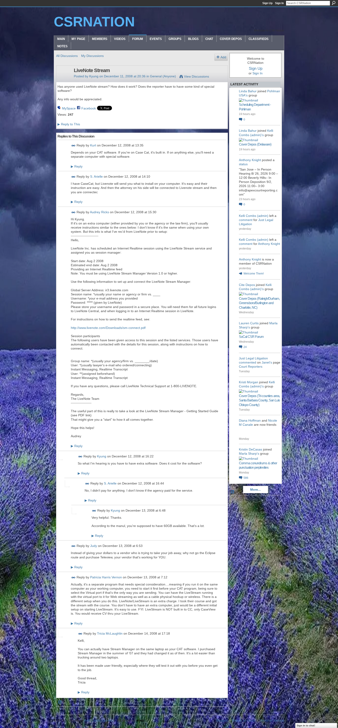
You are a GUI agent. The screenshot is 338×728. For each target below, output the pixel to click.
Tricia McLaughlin (110, 634)
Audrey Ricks (99, 212)
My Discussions (92, 56)
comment (245, 220)
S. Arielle (96, 176)
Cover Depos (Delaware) (255, 144)
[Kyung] (63, 80)
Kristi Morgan (248, 382)
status (243, 164)
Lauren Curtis (249, 323)
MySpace (69, 108)
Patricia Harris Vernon (106, 577)
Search (333, 3)
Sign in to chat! (306, 725)
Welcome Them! (253, 273)
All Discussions (67, 56)
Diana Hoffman (250, 420)
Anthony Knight (250, 160)
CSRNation (94, 21)
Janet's (267, 362)
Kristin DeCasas (250, 449)
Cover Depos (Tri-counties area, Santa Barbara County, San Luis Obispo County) (259, 400)
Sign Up (267, 3)
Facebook (88, 108)
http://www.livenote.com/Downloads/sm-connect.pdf (108, 328)
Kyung (93, 76)
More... (255, 489)
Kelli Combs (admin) (253, 216)
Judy (93, 546)
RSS (60, 702)
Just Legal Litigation (253, 358)
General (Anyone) (163, 76)
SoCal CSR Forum (251, 337)
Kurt (93, 145)
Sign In (279, 3)
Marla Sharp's (249, 453)
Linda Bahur (248, 91)
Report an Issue (243, 720)
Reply (77, 166)
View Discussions (196, 76)
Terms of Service (272, 720)
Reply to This (68, 124)
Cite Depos (247, 285)
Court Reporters (250, 366)
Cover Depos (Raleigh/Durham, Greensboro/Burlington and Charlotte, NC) (259, 303)
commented (247, 362)
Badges (221, 720)
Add (223, 57)
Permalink (73, 145)
